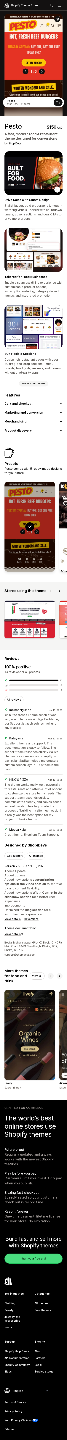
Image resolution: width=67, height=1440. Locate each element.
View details (12, 918)
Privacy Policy (13, 1411)
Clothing (9, 1303)
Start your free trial (33, 1258)
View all (37, 975)
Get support (15, 855)
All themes (36, 855)
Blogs (8, 1371)
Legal (38, 1364)
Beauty (9, 1310)
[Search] (51, 5)
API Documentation (16, 1358)
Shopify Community (17, 1364)
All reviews (14, 699)
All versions (31, 918)
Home (8, 1327)
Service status (44, 1371)
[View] (29, 620)
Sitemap (9, 1429)
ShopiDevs (15, 143)
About (38, 1351)
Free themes (43, 1310)
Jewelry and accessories (12, 1318)
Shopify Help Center (17, 1351)
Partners (40, 1358)
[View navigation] (60, 5)
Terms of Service (15, 1402)
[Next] (60, 591)
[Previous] (51, 591)
